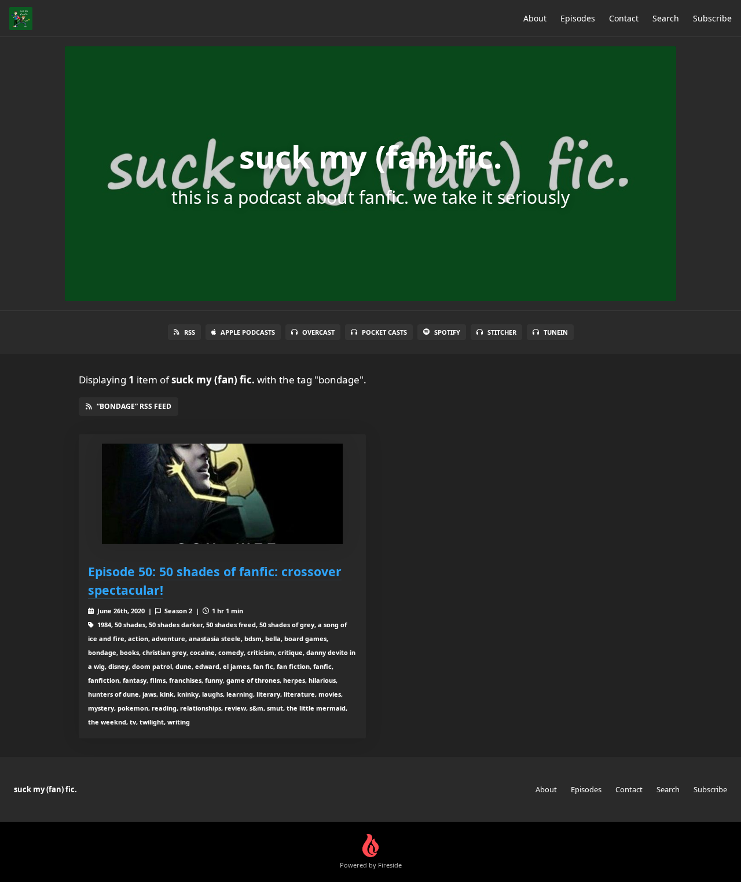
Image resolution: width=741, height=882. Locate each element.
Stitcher (501, 332)
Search (665, 18)
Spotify (447, 332)
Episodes (577, 18)
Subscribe (712, 18)
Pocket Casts (384, 332)
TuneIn (556, 332)
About (534, 18)
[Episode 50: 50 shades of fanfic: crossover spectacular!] (222, 494)
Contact (624, 18)
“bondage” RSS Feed (134, 406)
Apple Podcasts (248, 332)
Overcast (318, 332)
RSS (189, 332)
